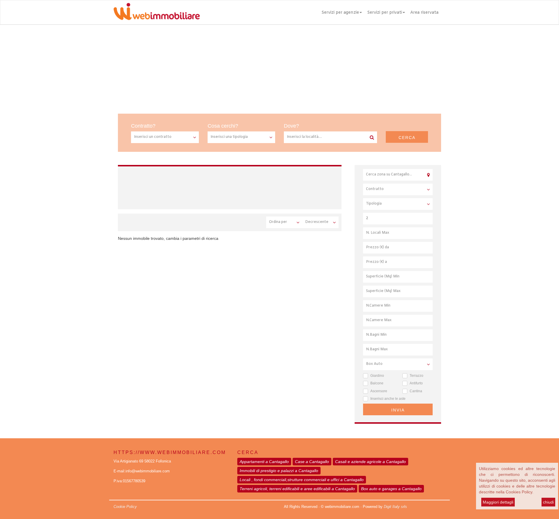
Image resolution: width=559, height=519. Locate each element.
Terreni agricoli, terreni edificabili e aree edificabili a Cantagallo (297, 488)
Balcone (376, 383)
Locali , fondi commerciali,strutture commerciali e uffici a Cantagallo (302, 479)
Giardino (377, 376)
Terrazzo (416, 376)
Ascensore (378, 391)
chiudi (548, 502)
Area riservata (424, 12)
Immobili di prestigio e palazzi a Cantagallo (279, 470)
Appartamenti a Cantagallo (264, 461)
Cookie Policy (125, 506)
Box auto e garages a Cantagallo (391, 488)
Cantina (416, 391)
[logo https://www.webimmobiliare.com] (157, 11)
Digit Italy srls (395, 506)
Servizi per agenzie (340, 12)
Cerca (407, 137)
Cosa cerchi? (223, 126)
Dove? (291, 126)
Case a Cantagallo (312, 461)
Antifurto (416, 383)
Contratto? (143, 126)
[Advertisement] (279, 68)
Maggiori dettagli (498, 502)
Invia (398, 410)
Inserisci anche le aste (388, 399)
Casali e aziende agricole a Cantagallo (370, 461)
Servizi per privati (384, 12)
